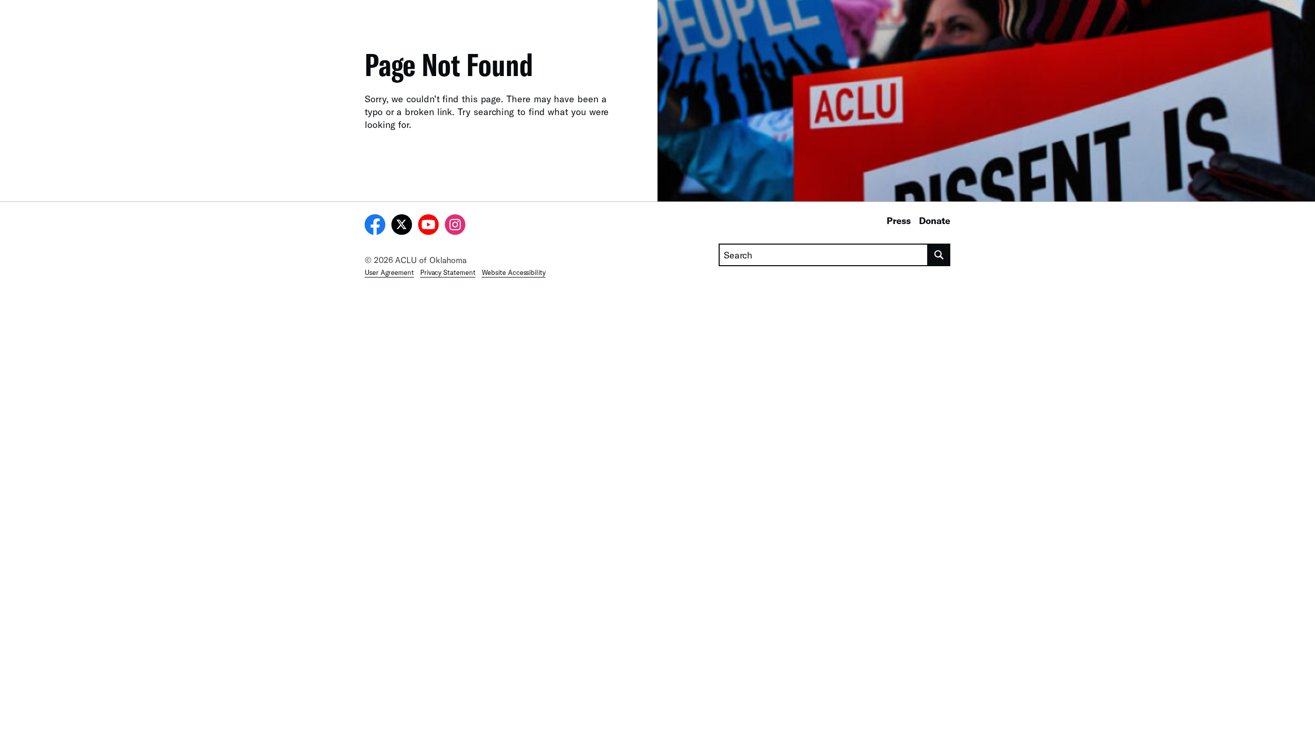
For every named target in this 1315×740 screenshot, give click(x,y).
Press (899, 220)
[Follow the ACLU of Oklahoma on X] (401, 226)
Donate (934, 220)
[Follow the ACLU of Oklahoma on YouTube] (428, 226)
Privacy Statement (448, 272)
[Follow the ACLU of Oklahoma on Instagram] (455, 226)
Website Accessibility (514, 272)
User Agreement (389, 272)
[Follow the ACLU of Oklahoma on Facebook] (375, 226)
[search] (939, 255)
